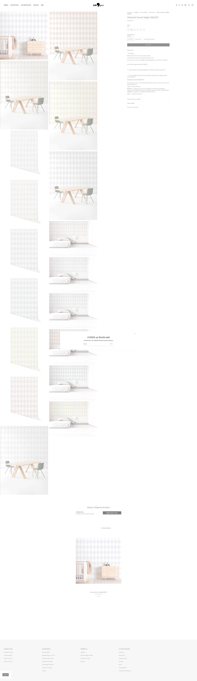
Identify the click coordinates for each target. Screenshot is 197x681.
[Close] (134, 333)
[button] (6, 5)
